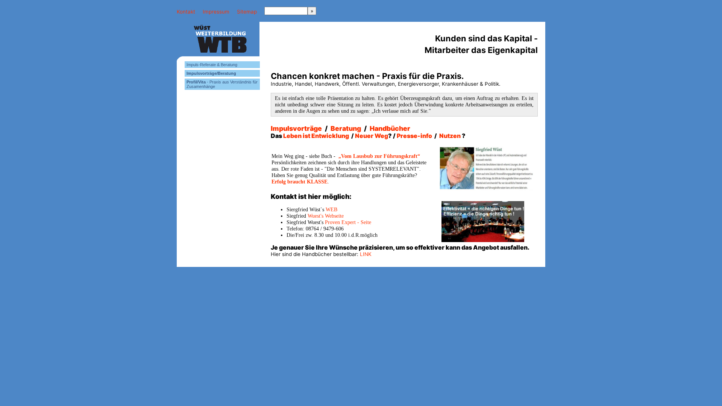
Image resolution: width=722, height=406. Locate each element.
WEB (331, 209)
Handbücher (390, 128)
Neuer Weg (371, 135)
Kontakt (186, 12)
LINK (366, 254)
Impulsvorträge (296, 128)
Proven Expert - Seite (348, 222)
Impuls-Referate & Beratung (212, 64)
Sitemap (247, 12)
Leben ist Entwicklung (316, 135)
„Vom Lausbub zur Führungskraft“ (379, 156)
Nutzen (450, 135)
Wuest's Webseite (326, 216)
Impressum (216, 12)
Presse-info (415, 135)
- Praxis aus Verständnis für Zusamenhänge (222, 84)
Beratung (346, 128)
